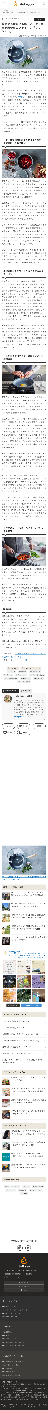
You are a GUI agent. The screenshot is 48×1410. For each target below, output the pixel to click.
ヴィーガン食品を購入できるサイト (15, 1346)
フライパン (9, 675)
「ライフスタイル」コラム (31, 668)
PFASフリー (26, 678)
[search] (44, 2)
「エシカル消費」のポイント (14, 1027)
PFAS (20, 97)
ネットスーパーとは (10, 1339)
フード (6, 1326)
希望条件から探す (9, 1372)
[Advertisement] (24, 763)
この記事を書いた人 (11, 691)
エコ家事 (23, 1190)
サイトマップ (24, 1283)
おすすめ (12, 672)
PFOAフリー (39, 678)
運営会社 (21, 1271)
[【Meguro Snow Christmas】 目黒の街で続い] (9, 981)
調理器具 (23, 672)
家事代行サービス (13, 1356)
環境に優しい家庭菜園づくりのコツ (16, 1047)
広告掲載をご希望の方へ (13, 1274)
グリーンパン (19, 660)
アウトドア (11, 1190)
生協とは (6, 1335)
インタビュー (13, 668)
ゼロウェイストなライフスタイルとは (15, 1310)
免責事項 (29, 1274)
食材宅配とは (8, 1332)
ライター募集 (10, 1271)
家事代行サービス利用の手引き (13, 1362)
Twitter (28, 717)
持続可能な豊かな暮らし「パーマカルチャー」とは (22, 1040)
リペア (27, 1187)
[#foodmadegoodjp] (38, 995)
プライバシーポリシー (13, 1277)
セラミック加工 (25, 682)
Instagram (18, 717)
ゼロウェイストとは (10, 1307)
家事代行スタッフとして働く (13, 1375)
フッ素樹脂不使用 (11, 678)
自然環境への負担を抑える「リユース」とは (20, 1034)
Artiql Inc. (34, 1407)
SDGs (25, 1194)
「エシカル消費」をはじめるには (15, 1021)
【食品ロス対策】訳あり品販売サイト (15, 1342)
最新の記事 (26, 691)
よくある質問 (24, 1286)
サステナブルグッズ (12, 1187)
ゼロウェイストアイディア (12, 1313)
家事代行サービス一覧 (11, 1365)
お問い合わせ (32, 1271)
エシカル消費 (38, 1187)
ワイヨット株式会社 (37, 675)
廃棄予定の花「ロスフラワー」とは (16, 1053)
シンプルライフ (36, 1190)
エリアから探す (9, 1368)
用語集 (25, 1290)
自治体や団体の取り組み (11, 1317)
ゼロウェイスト (12, 1301)
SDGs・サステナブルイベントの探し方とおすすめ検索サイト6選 (22, 1061)
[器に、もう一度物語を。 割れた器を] (24, 967)
